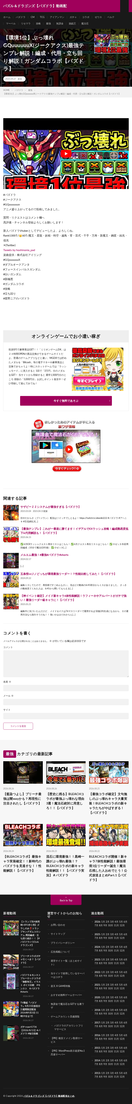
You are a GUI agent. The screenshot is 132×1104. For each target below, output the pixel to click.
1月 (103, 922)
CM (33, 17)
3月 (112, 922)
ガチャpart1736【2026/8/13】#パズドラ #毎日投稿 (30, 1030)
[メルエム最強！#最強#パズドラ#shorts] (11, 560)
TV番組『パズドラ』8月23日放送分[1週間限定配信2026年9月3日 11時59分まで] (30, 1009)
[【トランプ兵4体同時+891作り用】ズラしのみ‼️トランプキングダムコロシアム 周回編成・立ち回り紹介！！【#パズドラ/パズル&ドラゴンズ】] (11, 928)
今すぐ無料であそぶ (66, 400)
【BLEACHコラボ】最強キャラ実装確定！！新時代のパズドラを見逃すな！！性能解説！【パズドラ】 (22, 863)
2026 (97, 922)
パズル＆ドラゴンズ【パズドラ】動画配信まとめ (49, 1096)
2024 (97, 947)
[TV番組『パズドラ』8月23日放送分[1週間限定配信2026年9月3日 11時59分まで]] (11, 1009)
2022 (97, 972)
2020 (97, 997)
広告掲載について (60, 952)
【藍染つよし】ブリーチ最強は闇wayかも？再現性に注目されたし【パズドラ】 (22, 799)
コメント (8, 647)
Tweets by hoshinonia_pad (19, 250)
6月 (125, 922)
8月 (101, 925)
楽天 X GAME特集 (60, 986)
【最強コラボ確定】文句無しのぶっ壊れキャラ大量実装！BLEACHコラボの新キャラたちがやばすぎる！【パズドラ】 (108, 803)
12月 (122, 938)
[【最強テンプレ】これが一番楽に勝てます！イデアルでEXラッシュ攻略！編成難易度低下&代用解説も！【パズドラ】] (11, 534)
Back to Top (66, 900)
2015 (97, 1048)
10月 (110, 938)
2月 (107, 922)
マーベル (11, 23)
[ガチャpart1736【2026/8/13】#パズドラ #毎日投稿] (11, 1033)
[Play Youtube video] (66, 153)
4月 (116, 922)
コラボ (85, 17)
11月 (116, 938)
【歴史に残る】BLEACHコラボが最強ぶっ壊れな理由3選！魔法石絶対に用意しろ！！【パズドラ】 (65, 801)
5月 (121, 922)
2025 (97, 934)
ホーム (6, 17)
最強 (48, 23)
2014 (97, 1060)
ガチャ (73, 17)
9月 (105, 938)
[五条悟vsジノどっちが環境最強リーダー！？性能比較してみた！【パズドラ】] (11, 579)
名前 (7, 682)
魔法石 (85, 23)
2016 (97, 1035)
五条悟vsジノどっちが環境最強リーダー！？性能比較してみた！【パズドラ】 (68, 574)
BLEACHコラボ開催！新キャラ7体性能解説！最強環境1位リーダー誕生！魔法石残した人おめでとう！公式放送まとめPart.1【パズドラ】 (108, 868)
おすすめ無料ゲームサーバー (66, 995)
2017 (97, 1023)
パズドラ (20, 17)
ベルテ (110, 17)
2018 (97, 1010)
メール (8, 696)
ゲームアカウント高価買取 (65, 1017)
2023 (97, 960)
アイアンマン (57, 17)
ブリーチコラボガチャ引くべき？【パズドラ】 (30, 959)
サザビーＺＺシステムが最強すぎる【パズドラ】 (50, 507)
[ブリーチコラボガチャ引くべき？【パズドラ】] (11, 962)
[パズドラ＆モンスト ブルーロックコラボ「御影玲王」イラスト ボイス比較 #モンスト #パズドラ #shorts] (11, 981)
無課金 (59, 23)
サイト (6, 710)
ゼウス (98, 17)
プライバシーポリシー (63, 943)
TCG (42, 17)
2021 (97, 985)
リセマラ (26, 23)
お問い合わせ (58, 925)
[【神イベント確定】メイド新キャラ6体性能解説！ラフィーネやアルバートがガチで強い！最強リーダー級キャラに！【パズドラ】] (11, 601)
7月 (96, 925)
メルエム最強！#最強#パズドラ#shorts (44, 555)
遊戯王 (72, 23)
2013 (97, 1073)
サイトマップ (58, 934)
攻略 (38, 23)
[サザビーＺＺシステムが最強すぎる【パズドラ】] (11, 512)
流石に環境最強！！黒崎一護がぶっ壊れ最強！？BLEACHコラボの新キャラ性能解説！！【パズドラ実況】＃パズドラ (65, 866)
